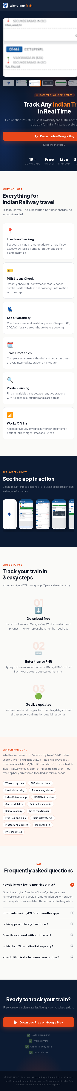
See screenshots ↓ (54, 144)
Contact (68, 1077)
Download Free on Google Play (41, 1022)
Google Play (38, 1077)
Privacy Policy (54, 1077)
